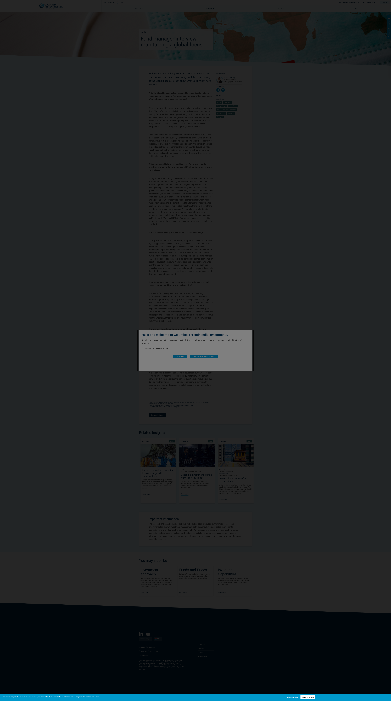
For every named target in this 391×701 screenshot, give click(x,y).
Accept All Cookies (308, 697)
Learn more (95, 697)
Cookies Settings (292, 697)
